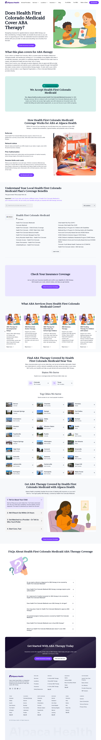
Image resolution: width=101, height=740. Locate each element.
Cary (39, 712)
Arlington (11, 710)
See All (49, 689)
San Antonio (12, 705)
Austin (10, 703)
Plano (10, 712)
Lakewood (25, 710)
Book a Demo (85, 682)
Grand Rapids (55, 705)
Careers (82, 698)
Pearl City (68, 707)
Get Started (94, 2)
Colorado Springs (27, 698)
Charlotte (40, 698)
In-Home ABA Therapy (53, 678)
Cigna (66, 685)
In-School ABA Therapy (53, 683)
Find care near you (60, 658)
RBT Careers (85, 690)
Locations (36, 681)
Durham (39, 705)
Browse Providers (25, 2)
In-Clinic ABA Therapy (53, 686)
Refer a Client (84, 2)
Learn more (56, 251)
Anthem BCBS (68, 680)
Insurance (36, 686)
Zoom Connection (84, 701)
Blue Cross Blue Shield (70, 682)
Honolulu (68, 698)
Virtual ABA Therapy (52, 681)
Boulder (25, 705)
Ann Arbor (54, 703)
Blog (59, 2)
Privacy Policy (83, 707)
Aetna (66, 678)
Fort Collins (26, 707)
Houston (11, 698)
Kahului (67, 710)
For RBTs (75, 2)
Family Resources (38, 689)
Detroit (53, 698)
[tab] (24, 503)
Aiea (67, 700)
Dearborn (54, 700)
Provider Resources (86, 688)
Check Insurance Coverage (26, 45)
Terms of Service (84, 704)
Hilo (67, 705)
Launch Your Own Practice (86, 679)
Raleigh (39, 700)
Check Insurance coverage (43, 658)
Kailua (67, 703)
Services (36, 678)
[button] (35, 2)
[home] (12, 2)
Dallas (10, 700)
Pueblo (25, 712)
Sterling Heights (56, 707)
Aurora (25, 703)
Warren (53, 710)
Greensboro (40, 703)
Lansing (53, 712)
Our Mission (85, 685)
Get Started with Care (26, 175)
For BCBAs (68, 2)
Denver (25, 700)
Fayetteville (40, 710)
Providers (36, 683)
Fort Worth (11, 707)
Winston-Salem (41, 707)
